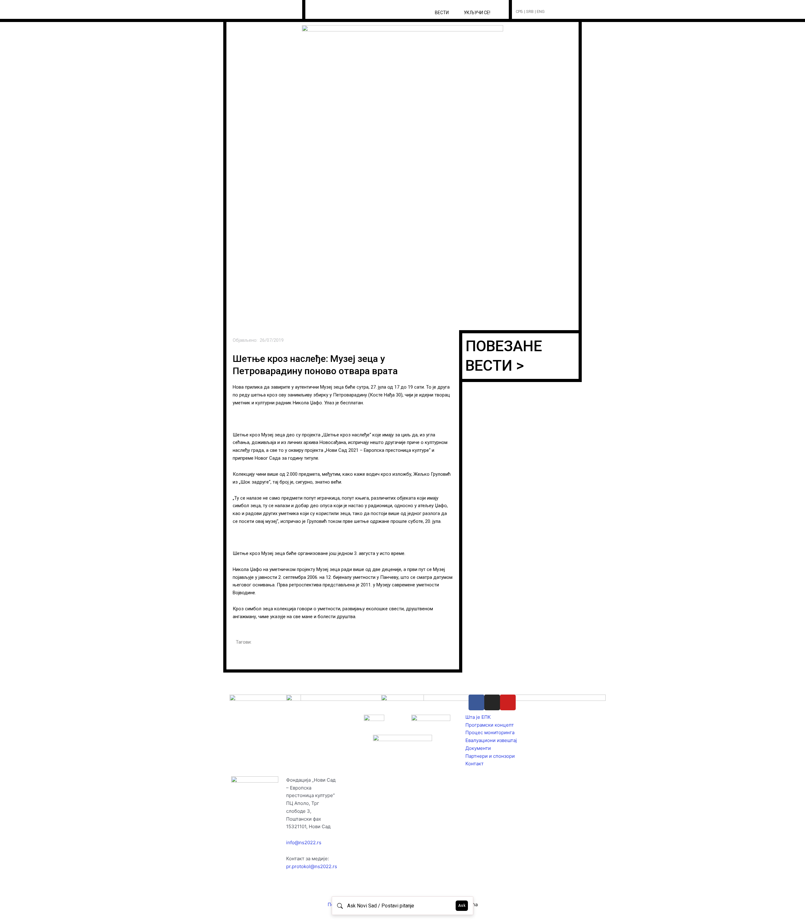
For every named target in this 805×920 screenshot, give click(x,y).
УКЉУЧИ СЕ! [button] (477, 12)
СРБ (519, 11)
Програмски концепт (489, 725)
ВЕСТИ (442, 12)
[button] (561, 12)
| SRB (529, 11)
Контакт (474, 764)
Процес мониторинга (489, 732)
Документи (478, 748)
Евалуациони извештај (491, 740)
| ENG (540, 11)
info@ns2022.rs (303, 842)
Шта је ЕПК (478, 717)
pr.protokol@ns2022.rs (311, 866)
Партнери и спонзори (490, 756)
